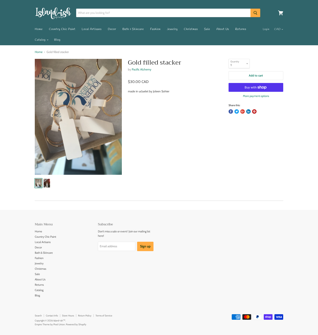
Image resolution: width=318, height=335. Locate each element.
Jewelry (172, 29)
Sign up (145, 246)
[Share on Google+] (242, 111)
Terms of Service (104, 315)
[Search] (255, 13)
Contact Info (52, 315)
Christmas (191, 29)
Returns (240, 29)
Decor (112, 29)
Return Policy (84, 315)
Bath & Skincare (133, 29)
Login (266, 29)
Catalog (40, 40)
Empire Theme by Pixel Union (50, 324)
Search (38, 315)
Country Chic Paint (62, 29)
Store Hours (68, 315)
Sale (207, 29)
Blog (57, 40)
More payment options (256, 96)
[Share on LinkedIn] (248, 111)
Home (39, 29)
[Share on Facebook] (231, 111)
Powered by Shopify (76, 324)
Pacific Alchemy (141, 69)
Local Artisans (91, 29)
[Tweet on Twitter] (236, 111)
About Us (222, 29)
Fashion (155, 29)
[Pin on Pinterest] (254, 111)
